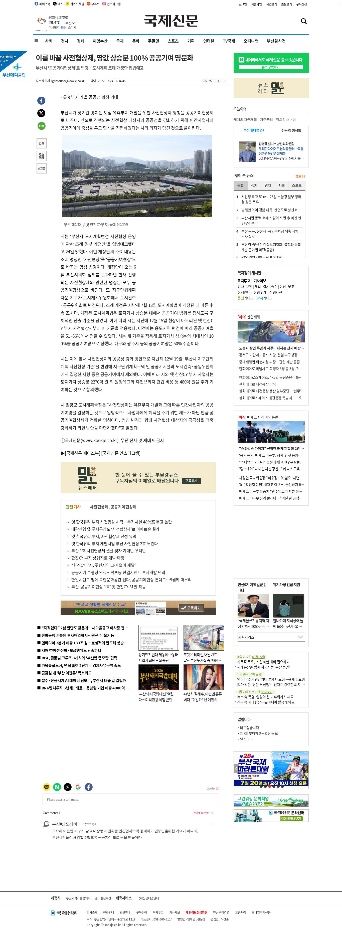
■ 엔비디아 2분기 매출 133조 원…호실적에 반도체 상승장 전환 (86, 642)
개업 (257, 286)
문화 (136, 41)
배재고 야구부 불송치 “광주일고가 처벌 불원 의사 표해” (278, 491)
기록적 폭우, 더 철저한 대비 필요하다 (263, 661)
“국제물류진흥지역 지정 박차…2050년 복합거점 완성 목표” (253, 626)
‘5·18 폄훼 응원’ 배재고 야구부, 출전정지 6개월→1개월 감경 (282, 484)
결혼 (266, 286)
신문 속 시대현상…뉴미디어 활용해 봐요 (266, 701)
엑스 (60, 4)
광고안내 (125, 912)
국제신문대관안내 (148, 898)
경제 (80, 41)
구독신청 (301, 4)
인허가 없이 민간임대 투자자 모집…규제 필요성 (271, 679)
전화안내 (108, 912)
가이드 (245, 297)
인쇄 (41, 143)
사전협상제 (99, 507)
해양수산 (100, 41)
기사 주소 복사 (41, 156)
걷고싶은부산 (103, 898)
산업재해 (249, 316)
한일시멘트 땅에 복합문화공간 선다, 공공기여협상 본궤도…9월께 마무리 (131, 580)
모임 (249, 286)
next (305, 768)
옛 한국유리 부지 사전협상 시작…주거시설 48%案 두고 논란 (121, 522)
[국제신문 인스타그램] (121, 453)
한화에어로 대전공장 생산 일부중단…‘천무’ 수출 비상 (277, 390)
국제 (120, 41)
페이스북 (44, 4)
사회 (49, 41)
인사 (241, 286)
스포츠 (173, 41)
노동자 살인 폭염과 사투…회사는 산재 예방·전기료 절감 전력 (282, 347)
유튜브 (95, 4)
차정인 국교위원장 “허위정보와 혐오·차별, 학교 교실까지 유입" (284, 477)
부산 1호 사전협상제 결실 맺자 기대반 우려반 (108, 550)
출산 (274, 286)
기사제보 (174, 912)
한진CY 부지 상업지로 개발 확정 (97, 558)
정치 (65, 41)
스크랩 (41, 168)
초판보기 (286, 4)
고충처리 (240, 912)
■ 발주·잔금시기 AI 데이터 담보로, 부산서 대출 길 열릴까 (81, 680)
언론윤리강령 (221, 912)
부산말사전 (276, 41)
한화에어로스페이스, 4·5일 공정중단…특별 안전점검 (277, 377)
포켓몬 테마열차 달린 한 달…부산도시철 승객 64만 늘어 (202, 660)
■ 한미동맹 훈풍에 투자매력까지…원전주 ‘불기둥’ (76, 635)
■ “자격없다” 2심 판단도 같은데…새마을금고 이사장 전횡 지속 (86, 627)
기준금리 (266, 119)
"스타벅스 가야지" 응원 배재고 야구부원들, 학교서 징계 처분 (282, 461)
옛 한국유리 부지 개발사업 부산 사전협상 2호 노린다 (114, 543)
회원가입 (256, 4)
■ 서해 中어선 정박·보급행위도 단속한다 (69, 650)
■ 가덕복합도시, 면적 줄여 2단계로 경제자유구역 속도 (79, 665)
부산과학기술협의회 (78, 898)
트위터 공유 (41, 113)
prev (236, 768)
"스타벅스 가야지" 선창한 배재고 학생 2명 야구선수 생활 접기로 (285, 448)
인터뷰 (208, 41)
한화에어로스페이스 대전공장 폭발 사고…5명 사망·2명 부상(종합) (286, 397)
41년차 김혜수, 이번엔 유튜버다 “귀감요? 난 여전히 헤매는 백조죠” (203, 699)
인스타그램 (113, 4)
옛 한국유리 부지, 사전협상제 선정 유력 (103, 536)
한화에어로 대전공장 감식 (257, 384)
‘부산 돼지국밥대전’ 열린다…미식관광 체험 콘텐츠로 (157, 699)
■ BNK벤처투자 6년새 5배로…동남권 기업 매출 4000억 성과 (84, 687)
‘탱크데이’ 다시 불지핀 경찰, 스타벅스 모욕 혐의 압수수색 (279, 468)
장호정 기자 (43, 81)
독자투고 (158, 912)
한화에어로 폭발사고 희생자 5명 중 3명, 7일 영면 (273, 368)
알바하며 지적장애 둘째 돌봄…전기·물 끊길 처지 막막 (288, 626)
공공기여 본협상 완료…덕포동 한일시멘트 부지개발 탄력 (118, 572)
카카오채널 (77, 4)
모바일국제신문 (261, 912)
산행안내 (244, 292)
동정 (283, 286)
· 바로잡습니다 (248, 727)
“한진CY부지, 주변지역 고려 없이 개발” (103, 565)
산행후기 (260, 292)
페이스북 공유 (41, 101)
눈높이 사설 (251, 657)
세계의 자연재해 (245, 119)
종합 (240, 185)
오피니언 (251, 41)
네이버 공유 (41, 126)
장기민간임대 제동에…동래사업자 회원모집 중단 (158, 657)
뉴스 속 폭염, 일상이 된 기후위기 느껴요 (265, 696)
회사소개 (92, 912)
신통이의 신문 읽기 (255, 692)
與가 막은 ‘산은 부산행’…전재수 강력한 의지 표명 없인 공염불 (281, 684)
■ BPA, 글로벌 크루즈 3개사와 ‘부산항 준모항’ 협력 (77, 657)
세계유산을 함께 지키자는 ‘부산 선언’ (263, 666)
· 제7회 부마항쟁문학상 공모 (258, 733)
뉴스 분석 (249, 674)
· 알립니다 (245, 738)
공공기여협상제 (124, 507)
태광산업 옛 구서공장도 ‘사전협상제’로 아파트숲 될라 (115, 529)
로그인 (243, 4)
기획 (191, 41)
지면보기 (271, 4)
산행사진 (275, 292)
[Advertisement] (176, 264)
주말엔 (153, 41)
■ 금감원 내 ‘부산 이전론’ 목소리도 (64, 672)
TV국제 (229, 41)
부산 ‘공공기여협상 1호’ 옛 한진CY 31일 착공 (108, 587)
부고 (291, 286)
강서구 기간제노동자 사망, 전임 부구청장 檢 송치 (274, 354)
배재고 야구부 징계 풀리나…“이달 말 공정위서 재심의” (278, 497)
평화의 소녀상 (286, 119)
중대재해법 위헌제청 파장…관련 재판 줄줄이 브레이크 (277, 361)
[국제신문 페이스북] (82, 453)
